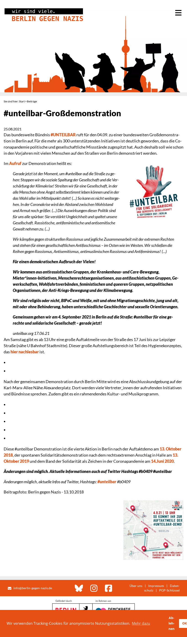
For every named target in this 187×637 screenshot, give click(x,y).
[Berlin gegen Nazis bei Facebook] (108, 588)
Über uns (136, 586)
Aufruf (15, 163)
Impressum (156, 586)
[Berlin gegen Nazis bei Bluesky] (79, 588)
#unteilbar (106, 481)
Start (22, 101)
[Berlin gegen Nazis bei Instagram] (94, 588)
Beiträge (32, 101)
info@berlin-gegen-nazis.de (32, 588)
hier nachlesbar (24, 351)
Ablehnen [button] (171, 623)
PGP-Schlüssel (169, 590)
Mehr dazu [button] (141, 623)
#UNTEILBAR (63, 134)
